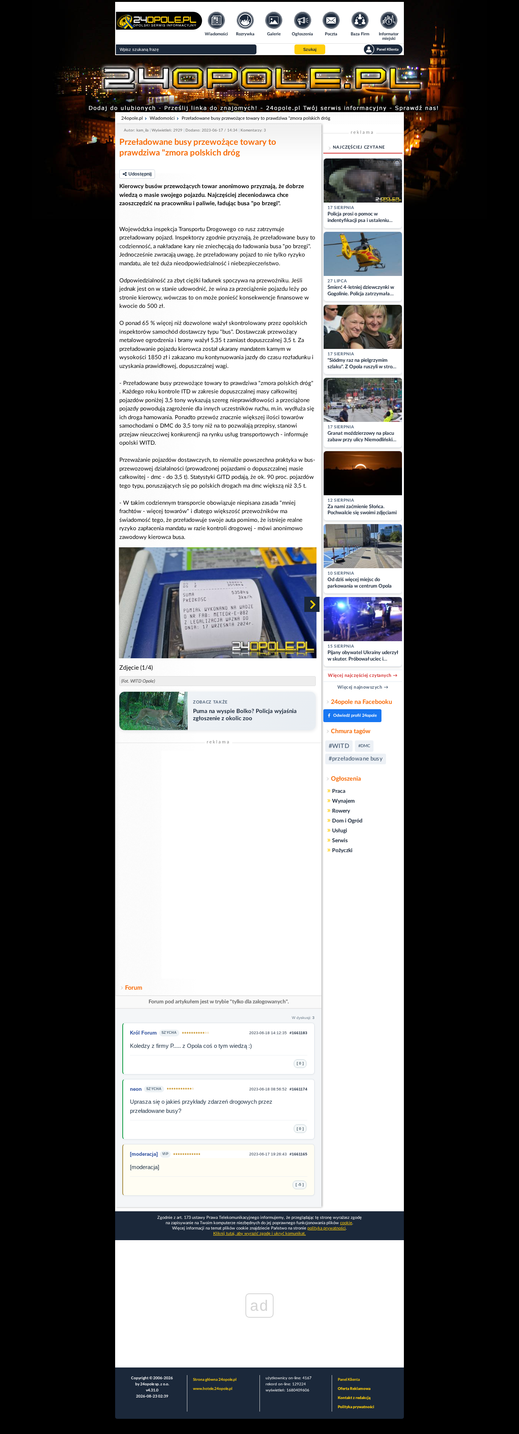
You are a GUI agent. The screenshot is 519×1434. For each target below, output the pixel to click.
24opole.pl (132, 118)
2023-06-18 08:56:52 (268, 1089)
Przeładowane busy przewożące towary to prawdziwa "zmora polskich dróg (256, 118)
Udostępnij (140, 174)
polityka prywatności (326, 1228)
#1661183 (298, 1033)
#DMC (364, 746)
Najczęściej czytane (359, 147)
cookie (346, 1223)
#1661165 (298, 1154)
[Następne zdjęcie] (312, 604)
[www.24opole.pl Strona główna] (159, 27)
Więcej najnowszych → (363, 687)
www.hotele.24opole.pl (212, 1389)
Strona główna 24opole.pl (214, 1380)
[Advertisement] (218, 865)
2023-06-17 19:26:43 (268, 1154)
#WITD (339, 746)
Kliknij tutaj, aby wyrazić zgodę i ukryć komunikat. (259, 1233)
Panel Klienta (349, 1380)
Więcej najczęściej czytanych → (362, 675)
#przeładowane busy (356, 759)
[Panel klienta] (383, 49)
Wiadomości (162, 118)
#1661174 (298, 1089)
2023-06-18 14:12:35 (268, 1033)
